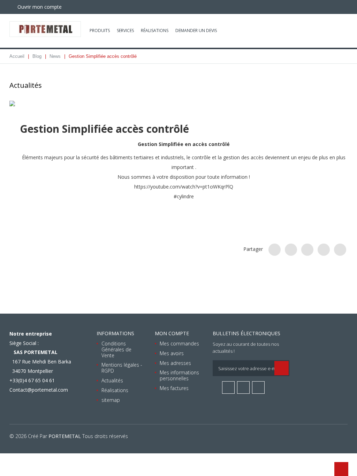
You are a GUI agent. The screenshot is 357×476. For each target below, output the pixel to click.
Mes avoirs (172, 353)
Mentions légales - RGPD (121, 367)
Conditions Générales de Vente (116, 349)
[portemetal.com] (45, 29)
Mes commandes (179, 343)
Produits (100, 30)
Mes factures (174, 388)
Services (125, 30)
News (55, 56)
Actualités (112, 380)
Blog (36, 56)
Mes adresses (175, 362)
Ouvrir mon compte (39, 6)
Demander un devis (196, 30)
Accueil (16, 56)
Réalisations (154, 30)
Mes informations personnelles (179, 375)
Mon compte (172, 333)
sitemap (110, 399)
